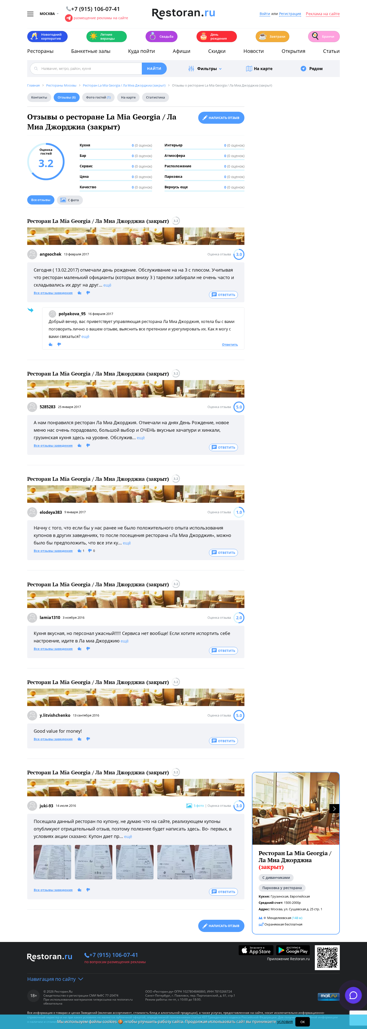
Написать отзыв (224, 117)
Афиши (181, 51)
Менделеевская (279, 918)
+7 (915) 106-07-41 (113, 954)
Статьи (331, 51)
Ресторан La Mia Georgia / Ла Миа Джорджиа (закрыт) (98, 221)
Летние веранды (102, 36)
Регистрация (290, 14)
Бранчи (322, 36)
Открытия (293, 51)
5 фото (199, 805)
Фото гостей (98, 97)
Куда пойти (141, 51)
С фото (73, 200)
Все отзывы (40, 200)
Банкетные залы (90, 51)
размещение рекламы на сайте (101, 17)
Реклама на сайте (323, 13)
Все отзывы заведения (53, 293)
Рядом (316, 68)
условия (285, 1021)
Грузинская (279, 896)
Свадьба (161, 36)
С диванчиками (276, 877)
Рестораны (40, 51)
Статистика (155, 97)
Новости (253, 51)
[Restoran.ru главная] (183, 14)
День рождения (213, 36)
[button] (334, 808)
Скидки (217, 51)
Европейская (300, 896)
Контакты (39, 97)
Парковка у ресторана (282, 887)
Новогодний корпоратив (46, 36)
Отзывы (67, 97)
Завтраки (271, 36)
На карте (263, 68)
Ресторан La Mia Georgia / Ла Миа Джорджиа (295, 860)
